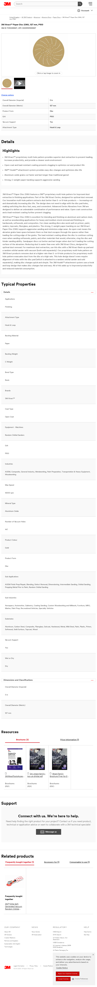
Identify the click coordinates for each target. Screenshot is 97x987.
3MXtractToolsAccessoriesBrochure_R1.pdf (15, 776)
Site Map (86, 935)
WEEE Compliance (58, 942)
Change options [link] (7, 95)
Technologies (8, 947)
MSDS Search (57, 932)
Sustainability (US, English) (12, 944)
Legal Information (19, 966)
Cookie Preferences (49, 966)
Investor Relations (9, 938)
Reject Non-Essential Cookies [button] (67, 973)
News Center (36, 932)
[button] (80, 979)
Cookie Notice (62, 968)
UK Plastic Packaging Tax (60, 950)
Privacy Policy (34, 966)
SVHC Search (57, 935)
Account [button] (85, 11)
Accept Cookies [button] (63, 979)
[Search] (80, 4)
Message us (51, 832)
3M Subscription (37, 935)
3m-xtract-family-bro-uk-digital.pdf (36, 775)
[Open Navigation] (90, 5)
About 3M (7, 932)
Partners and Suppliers (11, 941)
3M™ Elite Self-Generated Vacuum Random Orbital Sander (13, 906)
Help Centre (87, 932)
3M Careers (8, 935)
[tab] (22, 740)
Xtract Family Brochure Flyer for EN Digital (59, 775)
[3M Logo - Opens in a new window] (7, 4)
